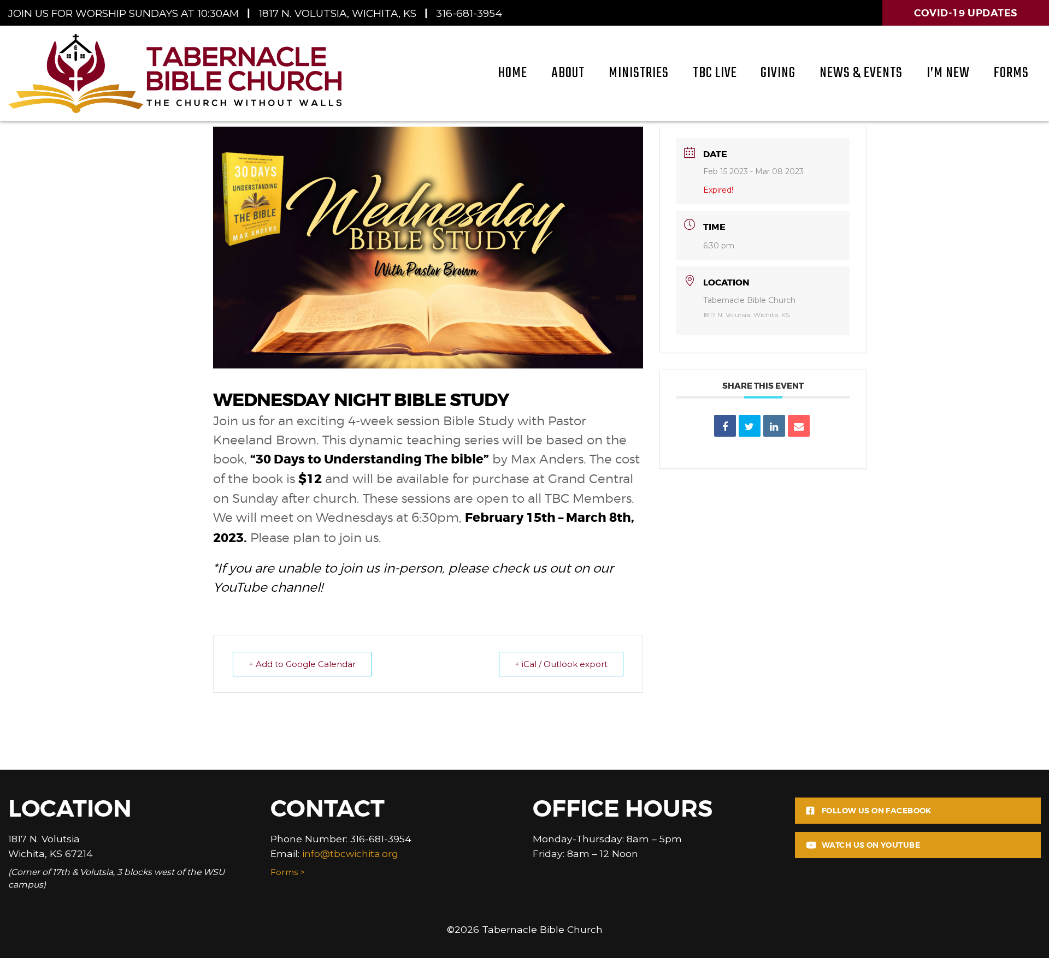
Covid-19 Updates (965, 13)
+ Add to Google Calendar (302, 664)
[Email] (799, 426)
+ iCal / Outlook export (561, 664)
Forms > (287, 872)
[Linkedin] (774, 426)
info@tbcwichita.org (350, 853)
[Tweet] (750, 426)
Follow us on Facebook (877, 811)
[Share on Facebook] (725, 426)
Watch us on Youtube (871, 845)
